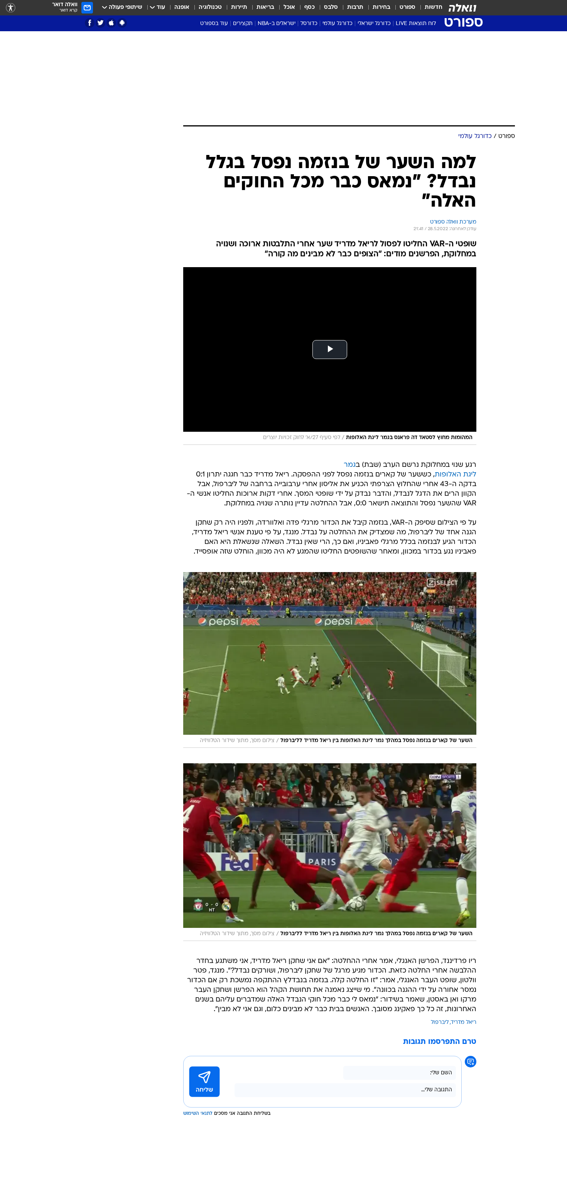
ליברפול (440, 1022)
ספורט (407, 7)
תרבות (355, 7)
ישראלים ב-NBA (276, 23)
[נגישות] (10, 8)
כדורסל (308, 23)
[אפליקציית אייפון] (111, 23)
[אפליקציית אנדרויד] (122, 23)
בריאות (265, 7)
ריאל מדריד (463, 1022)
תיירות (239, 7)
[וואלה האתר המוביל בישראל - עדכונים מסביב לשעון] (462, 8)
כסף (309, 7)
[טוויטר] (100, 23)
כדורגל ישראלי (374, 23)
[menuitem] (428, 7)
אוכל (289, 7)
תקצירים (243, 23)
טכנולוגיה (210, 7)
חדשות (433, 7)
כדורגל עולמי (337, 23)
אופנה (181, 7)
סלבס (331, 7)
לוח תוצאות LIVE (416, 23)
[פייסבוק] (89, 23)
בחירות (381, 7)
